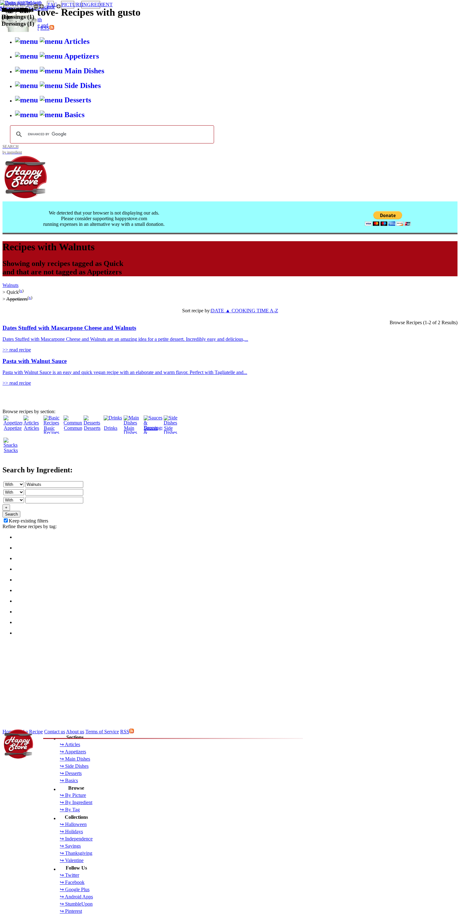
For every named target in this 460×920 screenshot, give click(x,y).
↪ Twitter (69, 875)
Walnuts (10, 285)
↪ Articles (70, 744)
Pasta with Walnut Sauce (35, 361)
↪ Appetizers (73, 751)
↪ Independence (76, 838)
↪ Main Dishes (75, 758)
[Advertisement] (190, 430)
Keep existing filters (28, 520)
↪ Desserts (71, 773)
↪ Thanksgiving (76, 853)
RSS (124, 731)
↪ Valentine (72, 860)
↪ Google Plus (74, 889)
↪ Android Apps (76, 896)
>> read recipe (17, 349)
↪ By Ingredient (76, 802)
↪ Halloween (73, 824)
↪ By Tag (70, 809)
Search (11, 514)
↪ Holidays (71, 831)
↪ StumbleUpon (76, 904)
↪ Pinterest (71, 911)
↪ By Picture (73, 795)
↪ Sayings (70, 846)
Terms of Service (102, 731)
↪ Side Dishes (74, 766)
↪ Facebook (72, 882)
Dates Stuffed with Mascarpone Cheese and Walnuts (69, 328)
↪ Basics (69, 780)
